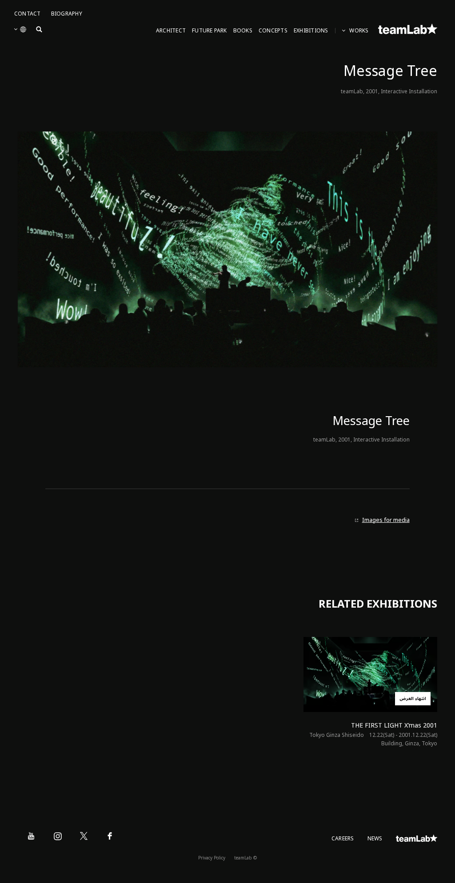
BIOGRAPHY (66, 14)
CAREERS (342, 838)
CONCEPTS (273, 30)
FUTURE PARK (209, 30)
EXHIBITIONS (311, 30)
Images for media (386, 520)
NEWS (375, 838)
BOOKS (242, 30)
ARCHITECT (171, 30)
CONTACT (27, 14)
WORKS (358, 30)
